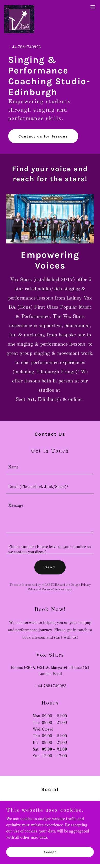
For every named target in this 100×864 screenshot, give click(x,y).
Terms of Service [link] (53, 589)
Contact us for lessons (43, 136)
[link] (19, 7)
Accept (50, 852)
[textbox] (50, 467)
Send (50, 567)
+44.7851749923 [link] (24, 47)
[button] (93, 7)
